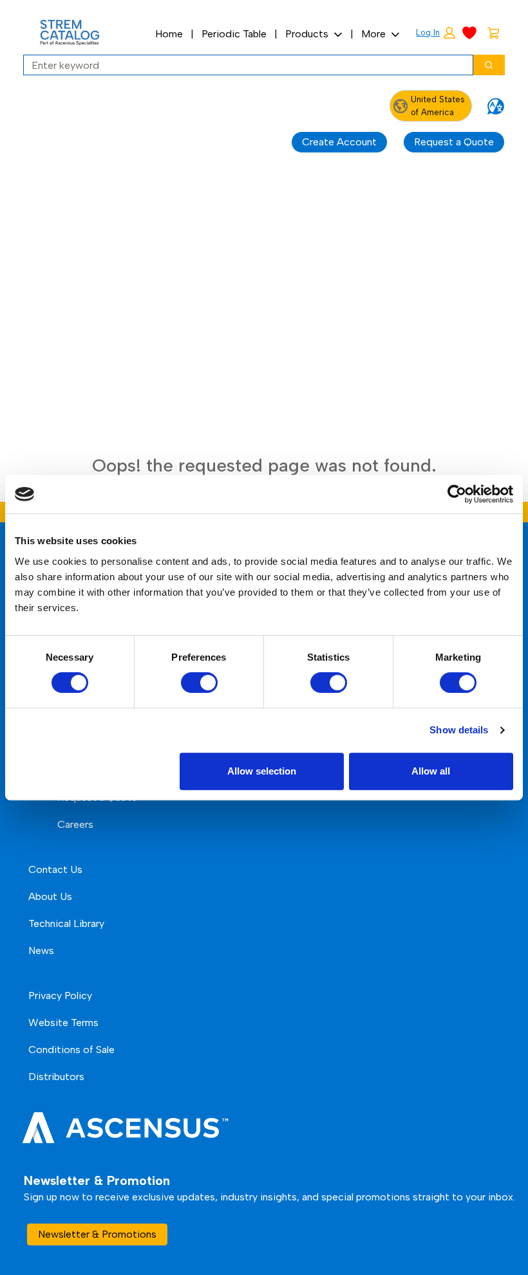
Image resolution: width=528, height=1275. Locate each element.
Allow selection (261, 771)
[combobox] (243, 65)
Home (169, 34)
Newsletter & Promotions (97, 1234)
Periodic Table (234, 34)
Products (306, 34)
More (373, 34)
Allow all (430, 771)
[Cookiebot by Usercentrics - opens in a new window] (457, 494)
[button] (435, 32)
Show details (458, 729)
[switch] (199, 682)
